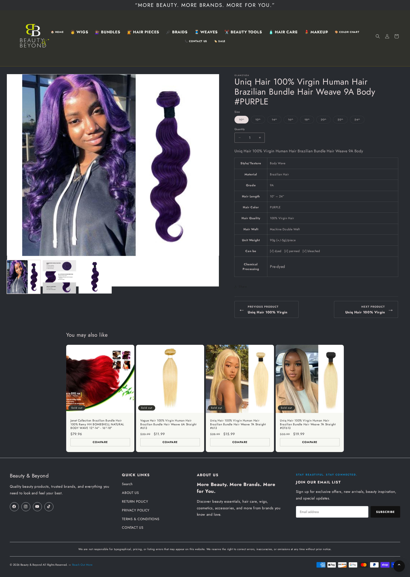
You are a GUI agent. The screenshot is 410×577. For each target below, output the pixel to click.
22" (343, 120)
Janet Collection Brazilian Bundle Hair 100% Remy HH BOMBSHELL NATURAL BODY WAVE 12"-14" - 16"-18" (97, 424)
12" (260, 120)
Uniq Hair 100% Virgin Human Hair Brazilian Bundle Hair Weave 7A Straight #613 (238, 424)
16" (293, 120)
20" (326, 120)
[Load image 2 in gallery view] (59, 277)
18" (309, 120)
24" (359, 120)
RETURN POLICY (135, 501)
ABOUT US (130, 492)
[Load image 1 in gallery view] (23, 277)
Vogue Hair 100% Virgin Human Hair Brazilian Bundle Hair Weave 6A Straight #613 (168, 424)
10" (244, 120)
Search (127, 484)
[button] (79, 32)
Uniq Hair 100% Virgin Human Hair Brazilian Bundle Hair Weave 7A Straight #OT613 (308, 424)
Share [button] (243, 286)
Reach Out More (82, 565)
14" (276, 120)
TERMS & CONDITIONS (140, 519)
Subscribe (385, 512)
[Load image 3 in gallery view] (95, 277)
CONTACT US (132, 527)
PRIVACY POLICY (135, 510)
